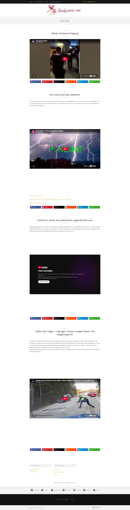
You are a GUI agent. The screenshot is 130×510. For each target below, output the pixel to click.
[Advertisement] (65, 118)
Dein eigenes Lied (55, 1)
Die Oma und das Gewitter (65, 94)
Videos (46, 1)
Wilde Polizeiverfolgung (65, 33)
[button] (35, 81)
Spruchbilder (39, 1)
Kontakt (56, 474)
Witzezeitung (33, 472)
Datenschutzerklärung (59, 472)
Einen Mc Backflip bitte (36, 196)
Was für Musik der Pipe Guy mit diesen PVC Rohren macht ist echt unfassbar (50, 199)
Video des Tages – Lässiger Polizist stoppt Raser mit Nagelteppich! (65, 333)
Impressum (56, 469)
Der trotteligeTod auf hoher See (38, 203)
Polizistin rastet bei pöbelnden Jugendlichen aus (65, 220)
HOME (31, 1)
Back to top (96, 507)
